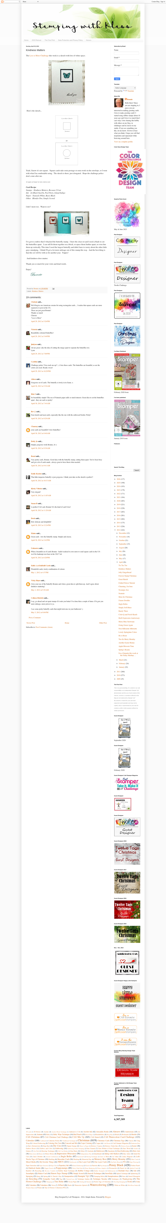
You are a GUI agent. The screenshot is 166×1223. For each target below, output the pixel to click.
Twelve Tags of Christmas (102, 1182)
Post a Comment (35, 617)
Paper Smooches (31, 1165)
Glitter (82, 1151)
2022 (119, 493)
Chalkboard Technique (68, 1141)
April (121, 562)
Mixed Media (31, 1162)
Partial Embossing (78, 1165)
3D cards (28, 1132)
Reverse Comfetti (50, 1171)
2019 (119, 504)
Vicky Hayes (35, 580)
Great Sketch (123, 579)
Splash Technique (122, 1173)
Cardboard (43, 1141)
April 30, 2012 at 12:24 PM (41, 525)
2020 (119, 501)
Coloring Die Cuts (54, 1143)
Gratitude (91, 1151)
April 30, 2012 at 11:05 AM (41, 495)
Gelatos (28, 1151)
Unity (138, 1181)
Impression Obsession (66, 1153)
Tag (61, 1179)
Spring (45, 1176)
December (123, 533)
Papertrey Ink (64, 1165)
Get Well (36, 1151)
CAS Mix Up (78, 1136)
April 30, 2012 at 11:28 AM (41, 510)
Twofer (129, 1181)
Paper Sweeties (43, 1165)
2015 (119, 519)
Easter (134, 1146)
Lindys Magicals (127, 1156)
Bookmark (125, 1134)
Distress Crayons (96, 1146)
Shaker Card (42, 1173)
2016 (119, 515)
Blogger (108, 1197)
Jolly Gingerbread (125, 572)
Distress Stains (125, 1146)
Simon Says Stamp (59, 1173)
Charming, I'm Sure (126, 586)
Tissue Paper (72, 1182)
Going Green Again (126, 625)
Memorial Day (86, 1159)
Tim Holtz (58, 1181)
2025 (119, 482)
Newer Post (31, 623)
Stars (123, 1176)
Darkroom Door (135, 1143)
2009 (119, 679)
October (122, 540)
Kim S (33, 394)
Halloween (100, 1151)
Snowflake (109, 1173)
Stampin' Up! (83, 1176)
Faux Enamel (91, 1148)
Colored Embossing (38, 1143)
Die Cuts (57, 1145)
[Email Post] (53, 288)
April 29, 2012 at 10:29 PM (41, 371)
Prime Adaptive (102, 1168)
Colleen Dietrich (37, 598)
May (121, 558)
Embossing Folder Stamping (75, 1148)
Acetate (46, 1132)
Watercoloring (98, 1185)
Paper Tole (54, 1165)
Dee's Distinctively (34, 1146)
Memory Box (100, 1159)
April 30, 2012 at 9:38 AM (40, 448)
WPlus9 (61, 1185)
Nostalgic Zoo (124, 590)
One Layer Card (84, 1162)
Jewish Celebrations (52, 1157)
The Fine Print (50, 40)
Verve (53, 1185)
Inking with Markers (112, 1153)
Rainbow (29, 1171)
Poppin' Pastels (49, 1168)
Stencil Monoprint (134, 1176)
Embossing (59, 1148)
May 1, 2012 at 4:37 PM (39, 572)
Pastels (87, 1165)
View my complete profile (123, 141)
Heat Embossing (123, 1151)
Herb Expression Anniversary (129, 618)
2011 (119, 671)
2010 (119, 675)
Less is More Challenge (39, 55)
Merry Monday (118, 1159)
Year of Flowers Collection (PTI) (55, 1188)
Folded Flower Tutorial (127, 583)
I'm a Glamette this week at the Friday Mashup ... (128, 654)
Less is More (104, 1156)
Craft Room (106, 1143)
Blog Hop (109, 1134)
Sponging (29, 1176)
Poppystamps (62, 1168)
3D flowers (37, 1132)
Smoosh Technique (94, 1173)
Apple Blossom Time (126, 646)
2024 (119, 486)
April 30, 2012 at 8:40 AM (40, 433)
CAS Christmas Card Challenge (56, 1137)
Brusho (134, 1134)
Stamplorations (113, 1176)
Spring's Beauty (124, 649)
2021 (119, 497)
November (123, 536)
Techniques (115, 1179)
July (120, 551)
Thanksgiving (127, 1179)
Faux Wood (126, 1148)
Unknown (35, 548)
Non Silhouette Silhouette (128, 628)
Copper (98, 1143)
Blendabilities (99, 1134)
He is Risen (123, 635)
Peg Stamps (103, 1165)
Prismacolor (113, 1168)
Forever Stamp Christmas (128, 576)
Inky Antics (127, 1154)
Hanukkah (111, 1151)
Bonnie (130, 99)
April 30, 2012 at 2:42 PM (40, 540)
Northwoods (73, 1162)
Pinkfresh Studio (34, 1168)
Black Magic (89, 1134)
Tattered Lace (70, 1179)
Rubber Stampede (99, 1171)
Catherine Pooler (53, 1141)
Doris (33, 518)
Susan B (34, 503)
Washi (70, 1185)
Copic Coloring (86, 1143)
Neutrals (122, 593)
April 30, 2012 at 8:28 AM (40, 418)
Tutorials (89, 1182)
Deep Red (46, 1146)
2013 (119, 526)
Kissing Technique (92, 1157)
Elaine (33, 533)
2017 (119, 512)
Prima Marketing (90, 1168)
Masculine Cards (63, 1159)
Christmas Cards (103, 1140)
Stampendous (69, 1176)
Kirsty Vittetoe (36, 488)
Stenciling (33, 1178)
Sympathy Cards (49, 1179)
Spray (38, 1176)
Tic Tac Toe (123, 565)
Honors (88, 40)
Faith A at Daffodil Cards (41, 565)
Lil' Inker (115, 1156)
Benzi (33, 456)
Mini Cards (134, 1159)
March (121, 660)
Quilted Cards (134, 1168)
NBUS (61, 1161)
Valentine (32, 1185)
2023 (119, 490)
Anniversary (129, 1131)
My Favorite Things (47, 1162)
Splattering (134, 1173)
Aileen (33, 379)
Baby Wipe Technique (61, 1134)
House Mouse (49, 1154)
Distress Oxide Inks (111, 1146)
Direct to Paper (84, 1146)
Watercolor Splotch (81, 1185)
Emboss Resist (31, 1148)
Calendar (30, 1140)
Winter (39, 1188)
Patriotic (94, 1165)
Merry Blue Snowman (126, 621)
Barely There (123, 611)
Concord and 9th (71, 1143)
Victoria (34, 329)
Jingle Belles (123, 604)
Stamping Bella (99, 1176)
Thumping (49, 1182)
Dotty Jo (34, 441)
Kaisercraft (80, 1157)
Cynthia (34, 361)
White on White (119, 1185)
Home (26, 40)
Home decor (32, 1154)
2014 (119, 522)
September (123, 544)
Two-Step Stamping (119, 1182)
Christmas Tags (119, 1140)
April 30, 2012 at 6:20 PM (40, 557)
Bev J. (33, 411)
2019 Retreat (36, 40)
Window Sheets (30, 1188)
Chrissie (34, 302)
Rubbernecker (112, 1171)
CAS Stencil (95, 1137)
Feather (136, 1148)
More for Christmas (125, 597)
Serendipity (30, 1173)
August (122, 547)
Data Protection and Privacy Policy (70, 40)
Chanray (34, 426)
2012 (119, 530)
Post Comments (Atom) (44, 627)
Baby (48, 1134)
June (121, 555)
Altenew (116, 1131)
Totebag (81, 1182)
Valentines (44, 1185)
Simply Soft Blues (125, 607)
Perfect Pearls (135, 1165)
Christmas (84, 1140)
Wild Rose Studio (133, 1185)
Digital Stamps (72, 1146)
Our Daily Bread (115, 1162)
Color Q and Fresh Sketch (128, 614)
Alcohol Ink (87, 1131)
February (122, 663)
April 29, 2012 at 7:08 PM (40, 353)
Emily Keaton (36, 473)
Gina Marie (73, 1151)
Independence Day (86, 1154)
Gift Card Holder (63, 1151)
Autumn (40, 1134)
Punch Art (123, 1168)
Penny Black (116, 1165)
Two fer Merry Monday (127, 639)
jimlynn (34, 344)
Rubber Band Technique (66, 1171)
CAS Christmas (33, 1136)
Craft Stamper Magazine (120, 1143)
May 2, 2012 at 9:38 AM (40, 590)
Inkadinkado (98, 1154)
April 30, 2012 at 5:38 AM (40, 386)
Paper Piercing (134, 1162)
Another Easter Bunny (127, 642)
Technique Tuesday (100, 1179)
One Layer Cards (100, 1162)
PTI (124, 1162)
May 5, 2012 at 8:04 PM (39, 612)
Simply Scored (78, 1173)
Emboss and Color (46, 1148)
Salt (135, 1170)
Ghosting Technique (47, 1151)
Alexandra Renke (102, 1131)
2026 (119, 479)
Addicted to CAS (74, 1132)
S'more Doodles (124, 600)
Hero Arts (136, 1151)
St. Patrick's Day (55, 1176)
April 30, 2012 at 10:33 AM (41, 480)
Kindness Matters (37, 291)
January (122, 667)
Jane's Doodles (38, 1156)
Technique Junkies (83, 1179)
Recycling (38, 1171)
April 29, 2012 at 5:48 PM (40, 336)
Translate (130, 91)
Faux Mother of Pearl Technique (109, 1148)
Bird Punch (77, 1134)
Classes (131, 1141)
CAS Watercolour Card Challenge (119, 1136)
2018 (119, 508)
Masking (76, 1159)
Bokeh (117, 1134)
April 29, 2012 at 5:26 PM (40, 321)
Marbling (51, 1159)
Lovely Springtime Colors (128, 632)
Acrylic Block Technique (59, 1132)
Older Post (103, 623)
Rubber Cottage (84, 1170)
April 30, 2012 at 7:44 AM (40, 403)
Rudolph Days (123, 1170)
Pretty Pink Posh (77, 1168)
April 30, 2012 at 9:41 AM (40, 465)
